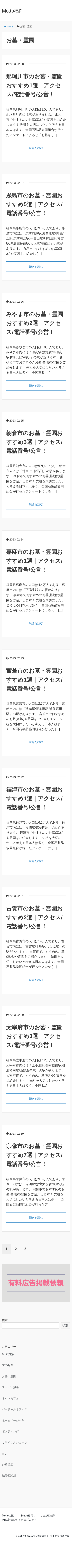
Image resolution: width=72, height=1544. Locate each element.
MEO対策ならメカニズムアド (19, 1519)
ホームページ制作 (13, 1420)
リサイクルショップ (14, 1442)
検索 (5, 1320)
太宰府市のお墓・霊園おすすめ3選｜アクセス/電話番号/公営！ (34, 1036)
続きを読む (36, 147)
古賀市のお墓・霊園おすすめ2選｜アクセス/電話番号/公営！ (34, 917)
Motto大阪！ (9, 1515)
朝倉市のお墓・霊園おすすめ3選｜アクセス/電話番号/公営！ (34, 442)
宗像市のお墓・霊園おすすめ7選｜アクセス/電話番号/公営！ (34, 1155)
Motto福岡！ (15, 11)
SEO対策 (7, 1365)
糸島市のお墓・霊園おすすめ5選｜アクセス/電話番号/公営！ (34, 204)
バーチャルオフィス (14, 1409)
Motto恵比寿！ (48, 1515)
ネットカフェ (10, 1398)
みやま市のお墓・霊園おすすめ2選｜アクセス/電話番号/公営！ (34, 323)
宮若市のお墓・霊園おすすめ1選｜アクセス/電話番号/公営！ (34, 680)
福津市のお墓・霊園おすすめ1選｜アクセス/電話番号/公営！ (34, 798)
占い (5, 1453)
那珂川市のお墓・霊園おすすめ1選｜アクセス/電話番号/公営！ (34, 85)
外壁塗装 (7, 1464)
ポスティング (10, 1431)
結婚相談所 (9, 1475)
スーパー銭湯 (10, 1387)
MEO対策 (8, 1354)
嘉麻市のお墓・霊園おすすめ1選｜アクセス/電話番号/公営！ (34, 561)
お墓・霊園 (9, 1376)
